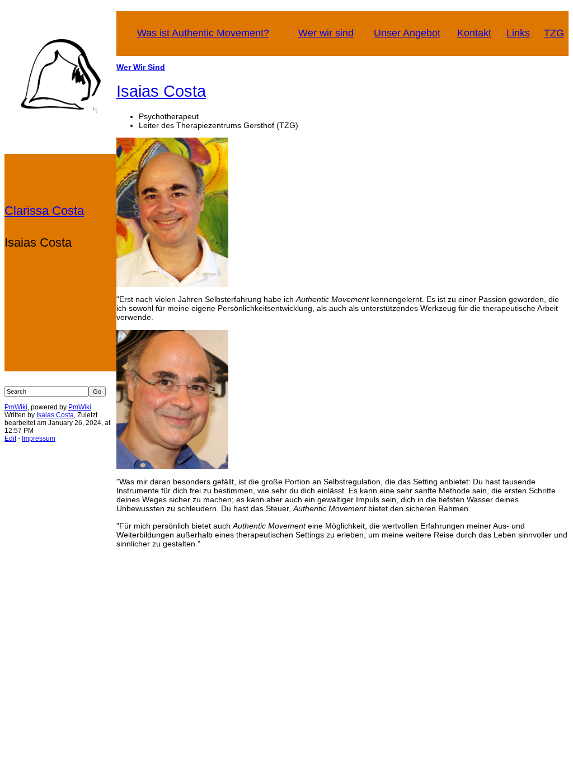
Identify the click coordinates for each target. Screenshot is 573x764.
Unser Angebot (407, 33)
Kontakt (474, 33)
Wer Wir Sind (140, 67)
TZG (554, 33)
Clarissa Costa (44, 211)
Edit (10, 438)
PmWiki (15, 407)
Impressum (38, 438)
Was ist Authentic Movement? (203, 33)
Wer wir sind (326, 33)
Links (518, 33)
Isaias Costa (55, 415)
